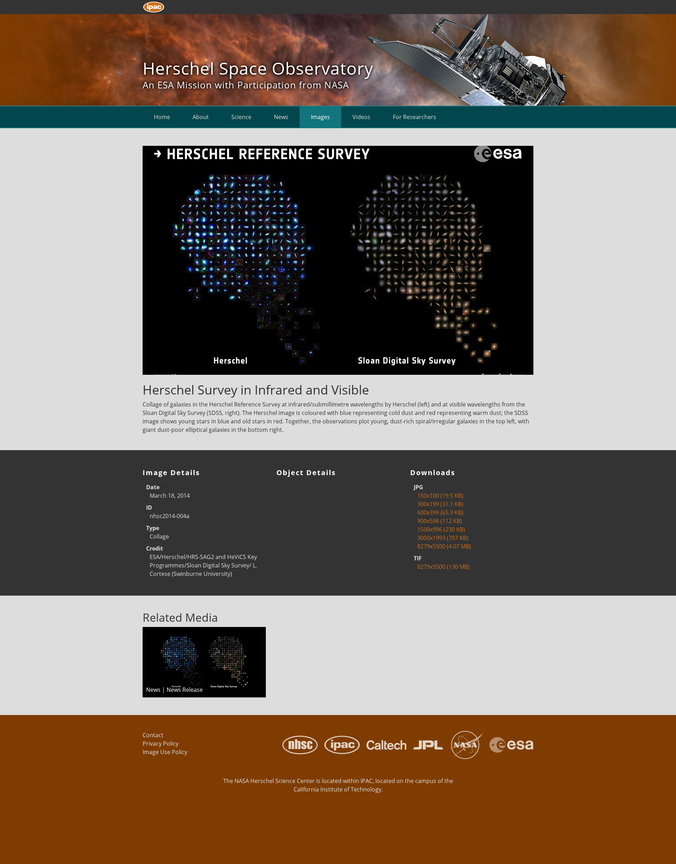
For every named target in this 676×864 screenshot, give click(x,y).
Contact (153, 735)
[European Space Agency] (508, 744)
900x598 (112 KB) (439, 521)
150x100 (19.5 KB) (440, 495)
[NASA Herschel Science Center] (297, 744)
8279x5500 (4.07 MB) (444, 546)
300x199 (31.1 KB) (440, 504)
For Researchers (414, 117)
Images (320, 117)
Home (162, 117)
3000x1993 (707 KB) (442, 538)
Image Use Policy (165, 752)
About (201, 117)
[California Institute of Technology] (383, 744)
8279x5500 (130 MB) (443, 567)
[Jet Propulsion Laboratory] (426, 744)
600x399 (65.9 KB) (440, 512)
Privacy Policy (161, 743)
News (281, 117)
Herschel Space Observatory (258, 68)
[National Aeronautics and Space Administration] (464, 744)
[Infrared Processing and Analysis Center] (339, 744)
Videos (361, 117)
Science (241, 117)
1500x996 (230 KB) (441, 529)
